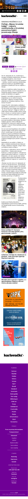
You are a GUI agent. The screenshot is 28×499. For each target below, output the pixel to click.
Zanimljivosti (14, 406)
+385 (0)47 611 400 (14, 469)
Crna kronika (14, 409)
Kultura (12, 66)
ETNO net (14, 401)
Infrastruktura (14, 416)
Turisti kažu (14, 391)
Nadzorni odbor (14, 442)
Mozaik (14, 386)
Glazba (14, 414)
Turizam (14, 381)
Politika (14, 376)
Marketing (14, 456)
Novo (4, 53)
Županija (14, 373)
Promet (14, 411)
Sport (14, 384)
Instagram (14, 478)
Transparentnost (14, 432)
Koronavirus (14, 422)
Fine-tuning (14, 396)
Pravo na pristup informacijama (14, 429)
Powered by (14, 492)
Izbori (14, 419)
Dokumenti (14, 435)
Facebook (14, 474)
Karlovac (5, 66)
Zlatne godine (14, 394)
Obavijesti (14, 389)
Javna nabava (14, 445)
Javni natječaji (14, 448)
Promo (14, 404)
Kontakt (14, 461)
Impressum (14, 459)
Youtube (14, 483)
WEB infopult (14, 399)
